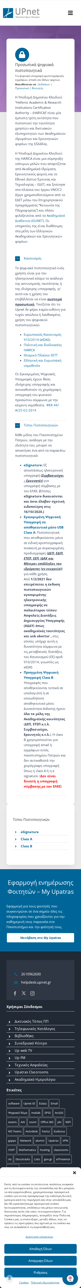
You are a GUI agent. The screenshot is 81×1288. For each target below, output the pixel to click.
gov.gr (48, 1159)
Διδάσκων (44, 84)
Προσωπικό (22, 88)
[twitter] (24, 993)
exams (12, 1122)
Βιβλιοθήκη (24, 1035)
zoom (33, 1122)
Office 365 (47, 1122)
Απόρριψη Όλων (41, 1261)
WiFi (68, 1122)
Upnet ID (29, 1103)
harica (46, 1131)
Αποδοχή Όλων (40, 1249)
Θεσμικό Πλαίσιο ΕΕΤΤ (41, 355)
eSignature (33, 465)
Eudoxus (59, 1131)
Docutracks (23, 1159)
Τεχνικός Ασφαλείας (31, 1065)
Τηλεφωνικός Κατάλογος (35, 1028)
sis (9, 1159)
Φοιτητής (37, 88)
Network (25, 1140)
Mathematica (27, 1150)
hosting (45, 1150)
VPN (65, 1140)
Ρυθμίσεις (41, 1272)
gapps (12, 1140)
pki (59, 1122)
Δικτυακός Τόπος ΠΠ (32, 1021)
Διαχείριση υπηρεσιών (39, 1237)
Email (54, 1103)
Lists (37, 1159)
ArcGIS (59, 1113)
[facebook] (15, 993)
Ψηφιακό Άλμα (17, 1113)
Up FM (20, 1057)
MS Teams (14, 1131)
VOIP (11, 1150)
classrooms (61, 1150)
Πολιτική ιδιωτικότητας (45, 1282)
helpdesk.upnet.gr (36, 982)
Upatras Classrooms (31, 1072)
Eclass (43, 1103)
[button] (74, 1173)
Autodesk (31, 1131)
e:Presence (63, 1159)
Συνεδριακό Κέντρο (31, 1043)
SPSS (47, 1113)
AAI (23, 1122)
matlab (35, 1113)
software (13, 1103)
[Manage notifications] (9, 1278)
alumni (39, 1140)
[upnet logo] (21, 6)
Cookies (24, 1282)
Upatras (53, 1140)
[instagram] (32, 993)
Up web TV (23, 1050)
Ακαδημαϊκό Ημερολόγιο (35, 1079)
